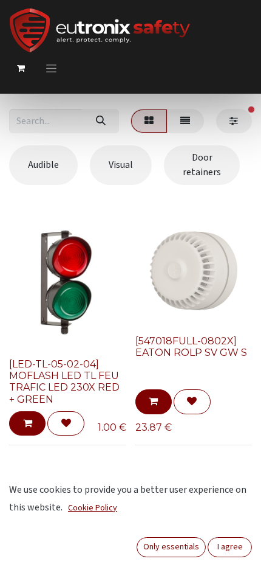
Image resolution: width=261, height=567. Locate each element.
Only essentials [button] (171, 547)
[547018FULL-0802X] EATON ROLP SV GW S (191, 346)
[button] (27, 423)
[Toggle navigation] (51, 68)
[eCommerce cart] (20, 68)
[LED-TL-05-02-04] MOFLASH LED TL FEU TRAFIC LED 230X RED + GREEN (64, 381)
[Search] (100, 121)
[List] (185, 121)
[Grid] (148, 121)
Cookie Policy (92, 508)
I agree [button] (230, 547)
